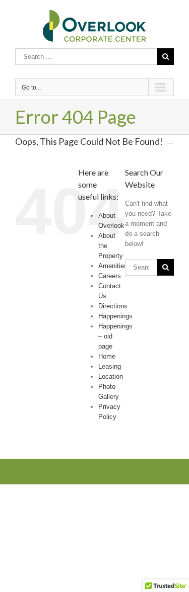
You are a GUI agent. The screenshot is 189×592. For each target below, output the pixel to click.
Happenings (115, 316)
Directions (113, 306)
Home (106, 356)
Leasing (109, 366)
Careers (109, 276)
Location (110, 376)
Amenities (113, 266)
